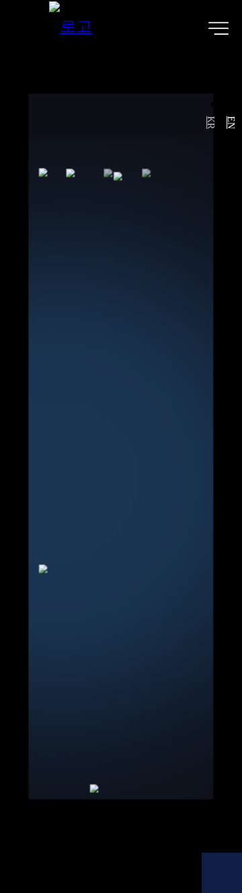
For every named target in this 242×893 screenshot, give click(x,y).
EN (231, 122)
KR (211, 122)
